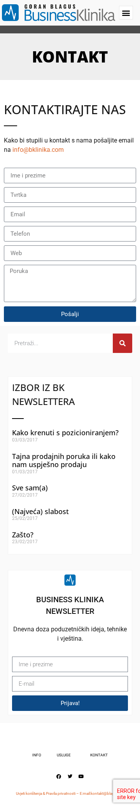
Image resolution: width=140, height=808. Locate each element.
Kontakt (99, 755)
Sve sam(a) (30, 487)
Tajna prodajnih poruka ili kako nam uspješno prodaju (64, 460)
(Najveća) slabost (40, 511)
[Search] (122, 343)
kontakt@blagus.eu (107, 793)
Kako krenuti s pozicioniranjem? (65, 432)
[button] (125, 12)
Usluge (64, 755)
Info (36, 755)
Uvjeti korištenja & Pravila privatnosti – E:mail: (53, 793)
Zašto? (22, 534)
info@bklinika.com (38, 149)
